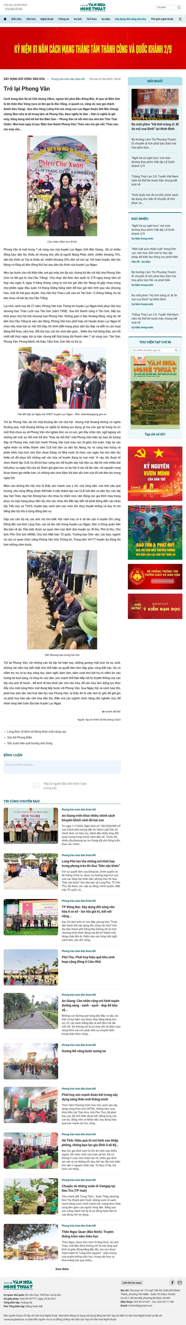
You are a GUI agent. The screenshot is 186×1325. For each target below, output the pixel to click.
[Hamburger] (180, 19)
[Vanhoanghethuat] (5, 19)
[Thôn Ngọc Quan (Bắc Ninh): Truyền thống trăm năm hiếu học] (31, 1242)
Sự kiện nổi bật (14, 9)
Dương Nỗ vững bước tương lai (84, 1051)
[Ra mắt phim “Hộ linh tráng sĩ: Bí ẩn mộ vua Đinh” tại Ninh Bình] (155, 104)
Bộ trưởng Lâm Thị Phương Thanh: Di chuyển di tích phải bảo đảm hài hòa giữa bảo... (154, 143)
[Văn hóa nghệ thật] (18, 1288)
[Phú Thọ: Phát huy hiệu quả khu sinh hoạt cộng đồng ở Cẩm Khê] (31, 967)
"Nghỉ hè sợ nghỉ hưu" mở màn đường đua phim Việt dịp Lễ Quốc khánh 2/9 (153, 162)
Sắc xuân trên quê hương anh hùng (29, 743)
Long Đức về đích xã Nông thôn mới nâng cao (36, 731)
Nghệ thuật (47, 19)
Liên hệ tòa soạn (131, 1282)
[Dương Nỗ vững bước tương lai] (31, 1061)
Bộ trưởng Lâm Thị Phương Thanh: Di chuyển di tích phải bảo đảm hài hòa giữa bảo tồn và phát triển (154, 276)
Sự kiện (106, 19)
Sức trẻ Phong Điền (19, 737)
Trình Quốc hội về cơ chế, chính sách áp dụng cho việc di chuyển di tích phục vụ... (155, 199)
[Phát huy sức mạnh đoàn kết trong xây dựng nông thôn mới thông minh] (31, 1105)
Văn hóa (31, 19)
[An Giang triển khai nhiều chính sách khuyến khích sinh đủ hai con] (31, 826)
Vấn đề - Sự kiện (141, 261)
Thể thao (91, 19)
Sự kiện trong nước (142, 238)
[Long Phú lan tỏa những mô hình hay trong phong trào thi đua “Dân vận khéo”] (31, 871)
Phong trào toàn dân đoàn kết (68, 79)
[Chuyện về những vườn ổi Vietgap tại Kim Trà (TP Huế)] (31, 1196)
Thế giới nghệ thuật (162, 19)
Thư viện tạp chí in (155, 342)
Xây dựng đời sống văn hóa (130, 19)
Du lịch (78, 19)
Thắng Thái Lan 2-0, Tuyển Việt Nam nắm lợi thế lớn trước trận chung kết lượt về (155, 180)
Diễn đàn (16, 19)
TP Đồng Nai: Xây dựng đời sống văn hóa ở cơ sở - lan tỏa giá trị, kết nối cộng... (88, 911)
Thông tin (63, 19)
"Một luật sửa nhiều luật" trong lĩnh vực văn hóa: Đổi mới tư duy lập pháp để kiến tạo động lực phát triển (155, 253)
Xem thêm (62, 1269)
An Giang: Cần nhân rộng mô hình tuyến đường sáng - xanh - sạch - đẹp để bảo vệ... (90, 1005)
